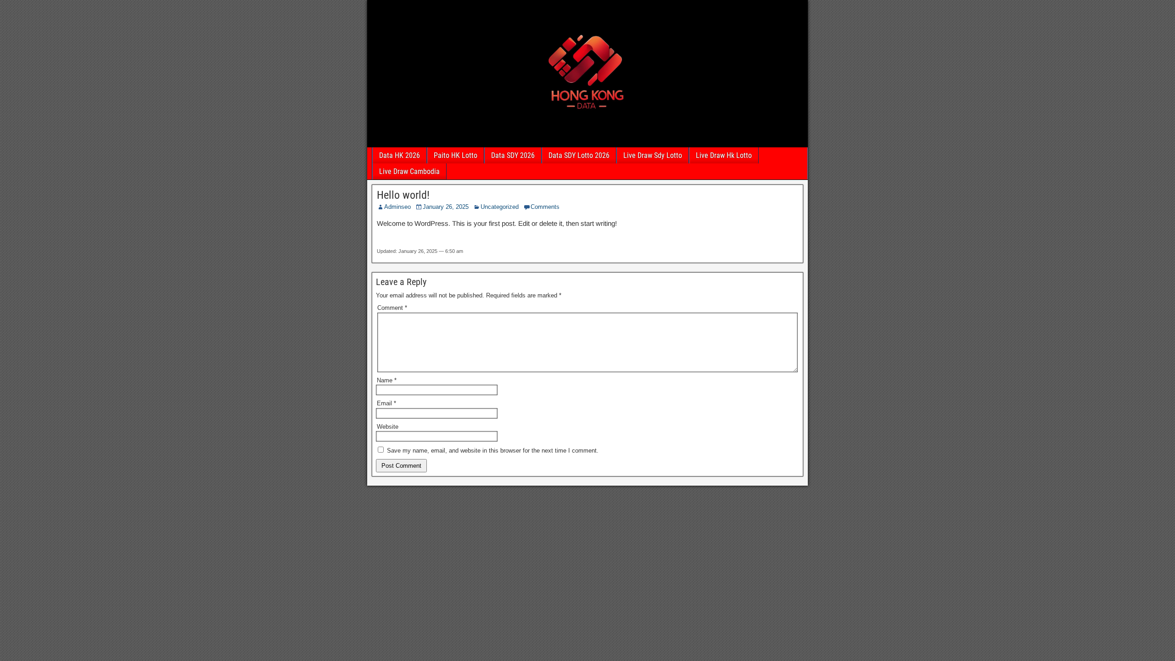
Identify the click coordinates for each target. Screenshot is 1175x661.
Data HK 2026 (399, 155)
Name (387, 380)
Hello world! (403, 195)
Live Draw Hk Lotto (724, 155)
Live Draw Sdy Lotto (652, 155)
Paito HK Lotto (455, 155)
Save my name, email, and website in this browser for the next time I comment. (493, 450)
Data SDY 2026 (513, 155)
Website (387, 426)
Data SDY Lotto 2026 (579, 155)
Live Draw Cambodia (409, 171)
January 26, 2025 (446, 206)
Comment (392, 307)
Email (386, 403)
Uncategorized (500, 206)
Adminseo (397, 206)
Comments (545, 206)
